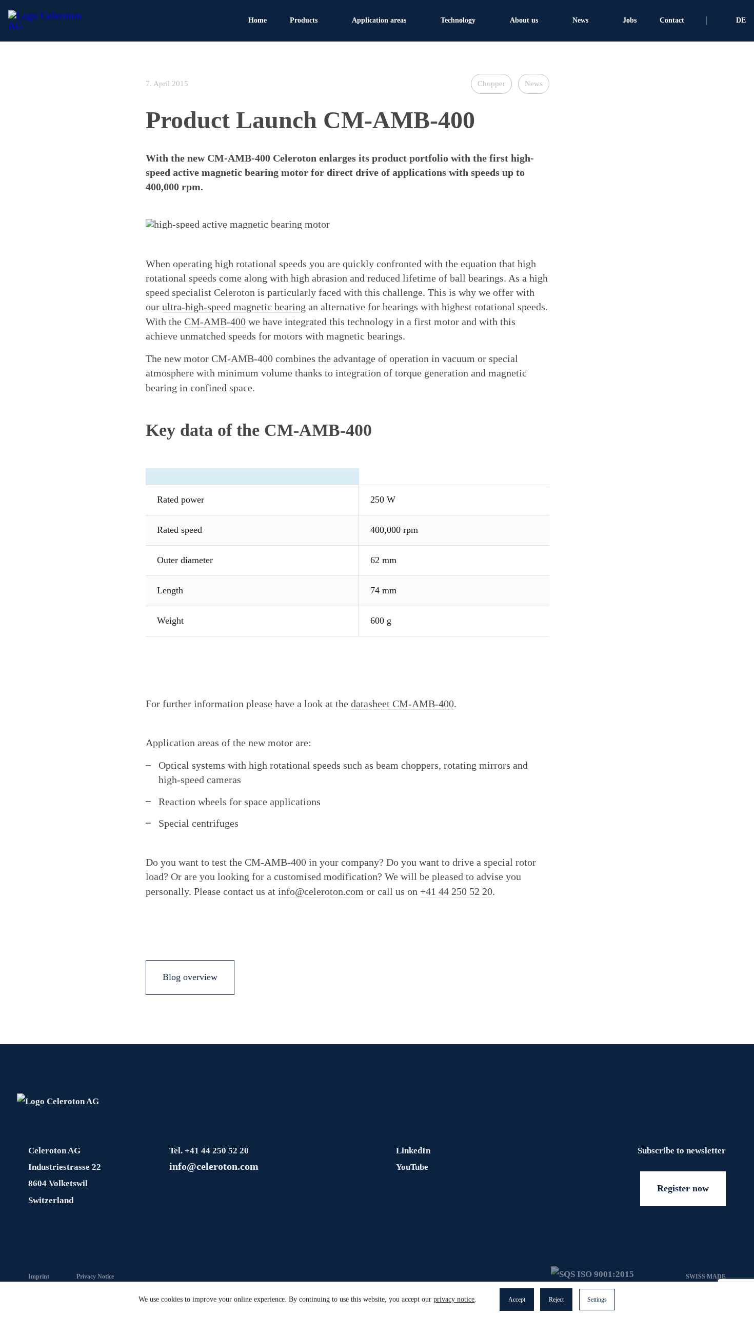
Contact (672, 20)
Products (304, 20)
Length (170, 590)
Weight (170, 620)
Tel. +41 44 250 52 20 (209, 1150)
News (580, 20)
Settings (597, 1299)
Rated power (180, 499)
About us (524, 20)
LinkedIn (413, 1150)
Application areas (379, 20)
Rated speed (179, 530)
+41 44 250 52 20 (456, 891)
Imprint (38, 1276)
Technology (458, 20)
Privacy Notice (95, 1276)
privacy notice (453, 1299)
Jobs (630, 20)
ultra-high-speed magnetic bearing (234, 306)
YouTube (412, 1167)
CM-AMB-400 (215, 321)
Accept (516, 1299)
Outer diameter (185, 560)
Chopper (491, 83)
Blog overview (190, 977)
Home (257, 20)
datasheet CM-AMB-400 (402, 703)
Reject (556, 1299)
